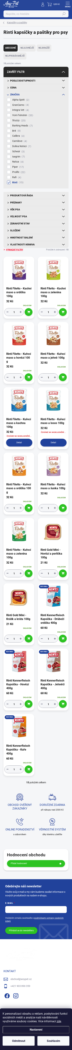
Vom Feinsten (22, 115)
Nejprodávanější (15, 56)
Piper (17, 166)
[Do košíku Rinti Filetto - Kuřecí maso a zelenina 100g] (29, 573)
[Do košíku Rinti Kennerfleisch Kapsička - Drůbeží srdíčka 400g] (63, 638)
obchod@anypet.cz (21, 979)
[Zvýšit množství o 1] (20, 312)
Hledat (64, 14)
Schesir (18, 151)
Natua (17, 161)
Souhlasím (53, 1041)
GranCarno (20, 105)
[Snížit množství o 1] (7, 312)
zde (59, 1021)
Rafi (16, 177)
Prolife (18, 172)
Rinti (17, 182)
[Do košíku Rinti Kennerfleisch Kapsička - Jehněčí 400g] (63, 704)
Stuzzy (18, 120)
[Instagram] (15, 995)
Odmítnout (18, 1041)
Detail (19, 442)
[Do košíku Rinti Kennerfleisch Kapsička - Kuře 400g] (29, 769)
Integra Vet (20, 110)
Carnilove (19, 141)
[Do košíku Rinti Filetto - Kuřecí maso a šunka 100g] (63, 508)
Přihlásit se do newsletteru (21, 930)
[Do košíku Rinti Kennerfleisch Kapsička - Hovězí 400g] (29, 704)
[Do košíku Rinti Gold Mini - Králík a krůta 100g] (29, 638)
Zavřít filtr (15, 72)
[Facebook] (6, 995)
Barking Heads (22, 125)
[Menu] (67, 4)
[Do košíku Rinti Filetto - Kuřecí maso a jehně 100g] (63, 377)
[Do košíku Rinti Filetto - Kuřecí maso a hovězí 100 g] (29, 377)
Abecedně (10, 48)
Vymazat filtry (14, 249)
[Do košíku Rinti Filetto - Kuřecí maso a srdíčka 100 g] (29, 508)
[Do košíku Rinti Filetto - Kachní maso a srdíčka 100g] (29, 312)
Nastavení (36, 1029)
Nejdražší (44, 48)
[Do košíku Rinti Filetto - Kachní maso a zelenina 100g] (63, 312)
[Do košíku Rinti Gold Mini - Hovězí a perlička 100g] (63, 573)
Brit (16, 130)
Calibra (18, 135)
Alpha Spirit (20, 99)
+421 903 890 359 (20, 986)
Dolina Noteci (21, 146)
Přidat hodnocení (19, 863)
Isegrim (18, 156)
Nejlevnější (27, 48)
